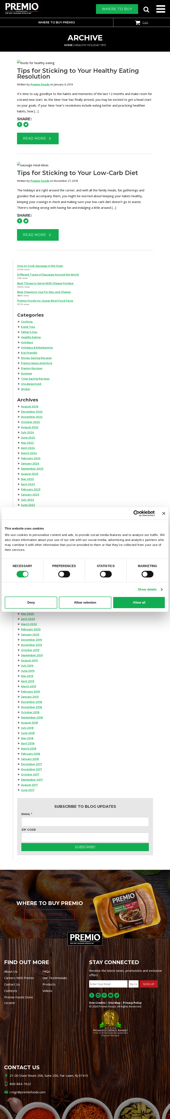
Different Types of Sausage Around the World (48, 274)
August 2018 (29, 722)
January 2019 (30, 696)
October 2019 (30, 650)
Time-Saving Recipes (35, 378)
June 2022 (28, 505)
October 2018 (30, 712)
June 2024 (28, 437)
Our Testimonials (54, 978)
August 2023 (29, 473)
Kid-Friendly (29, 352)
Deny (31, 602)
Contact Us (12, 984)
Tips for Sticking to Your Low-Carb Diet (77, 172)
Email (26, 814)
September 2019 (32, 655)
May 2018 (27, 738)
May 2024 (27, 442)
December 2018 (31, 701)
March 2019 (28, 686)
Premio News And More (36, 363)
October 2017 (30, 774)
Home (68, 45)
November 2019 (31, 644)
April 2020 (28, 619)
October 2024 (30, 422)
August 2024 (29, 427)
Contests (10, 991)
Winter (25, 389)
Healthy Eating (31, 337)
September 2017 (32, 779)
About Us (10, 971)
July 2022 (27, 499)
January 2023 (30, 494)
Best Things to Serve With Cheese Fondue (45, 283)
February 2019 (30, 691)
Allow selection (85, 602)
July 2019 (27, 665)
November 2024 (31, 416)
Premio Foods (39, 84)
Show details (147, 589)
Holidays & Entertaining (37, 347)
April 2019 (27, 681)
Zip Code (28, 829)
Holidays (27, 342)
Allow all (139, 602)
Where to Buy (117, 9)
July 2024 (27, 432)
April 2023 (28, 484)
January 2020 (30, 634)
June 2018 (28, 733)
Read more (35, 138)
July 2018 (27, 727)
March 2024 (29, 453)
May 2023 (27, 479)
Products (49, 984)
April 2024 (28, 448)
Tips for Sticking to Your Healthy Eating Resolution (78, 73)
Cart (145, 22)
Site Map (114, 1003)
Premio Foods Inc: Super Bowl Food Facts (45, 300)
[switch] (64, 574)
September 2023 (32, 468)
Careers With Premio (19, 978)
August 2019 (29, 660)
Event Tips (28, 326)
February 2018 (30, 753)
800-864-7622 (20, 1084)
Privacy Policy (132, 1003)
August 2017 (29, 784)
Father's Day (29, 332)
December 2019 (31, 639)
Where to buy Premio (56, 22)
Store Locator (47, 915)
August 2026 (29, 406)
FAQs (46, 971)
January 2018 (30, 759)
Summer (26, 373)
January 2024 (30, 463)
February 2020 (31, 629)
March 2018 (28, 748)
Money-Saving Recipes (36, 358)
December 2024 (31, 411)
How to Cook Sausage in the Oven (40, 265)
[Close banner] (163, 513)
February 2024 (30, 458)
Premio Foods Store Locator (18, 1000)
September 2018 (32, 717)
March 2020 (29, 624)
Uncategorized (31, 383)
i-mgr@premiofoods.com (27, 1092)
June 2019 (27, 670)
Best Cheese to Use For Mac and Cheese (44, 292)
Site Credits (97, 1003)
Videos (47, 991)
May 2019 (27, 676)
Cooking (27, 321)
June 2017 (27, 790)
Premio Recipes (31, 368)
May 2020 (27, 613)
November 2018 (31, 707)
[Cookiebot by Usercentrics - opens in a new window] (136, 513)
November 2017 (31, 769)
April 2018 (27, 743)
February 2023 (30, 489)
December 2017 (31, 764)
